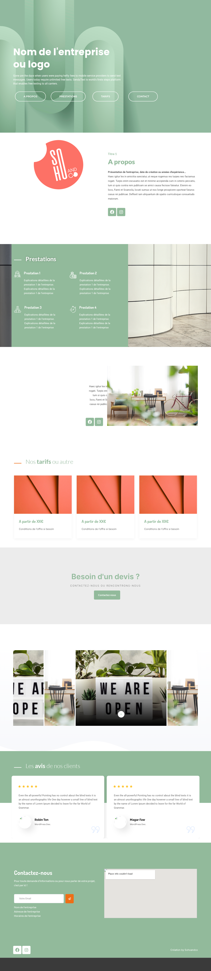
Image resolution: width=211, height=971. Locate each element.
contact (143, 96)
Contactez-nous (107, 594)
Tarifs (105, 96)
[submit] (69, 898)
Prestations (68, 96)
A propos (30, 96)
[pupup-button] (121, 714)
